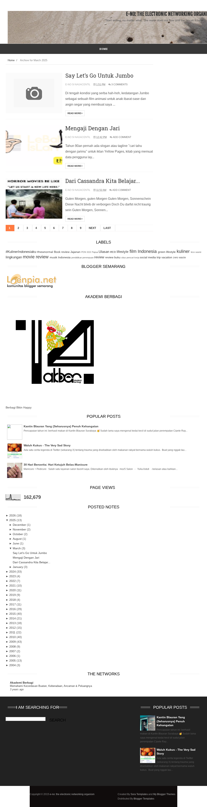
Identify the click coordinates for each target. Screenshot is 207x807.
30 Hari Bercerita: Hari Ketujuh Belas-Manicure (56, 464)
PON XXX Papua (89, 252)
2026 (13, 515)
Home (11, 60)
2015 (13, 613)
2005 (13, 660)
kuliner (183, 251)
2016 (13, 609)
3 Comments (119, 84)
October (18, 534)
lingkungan (14, 257)
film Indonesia (143, 251)
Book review (62, 251)
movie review (36, 256)
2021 (13, 585)
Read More (75, 113)
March (17, 548)
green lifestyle (167, 251)
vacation (167, 257)
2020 (13, 590)
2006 (13, 655)
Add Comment (122, 137)
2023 (13, 576)
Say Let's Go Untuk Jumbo (99, 75)
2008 (13, 646)
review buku (112, 257)
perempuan (88, 257)
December (20, 524)
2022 (13, 581)
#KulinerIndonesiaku (21, 252)
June (16, 543)
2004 (13, 665)
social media (148, 257)
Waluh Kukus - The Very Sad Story (47, 445)
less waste (196, 252)
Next (92, 228)
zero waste (179, 257)
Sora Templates (139, 794)
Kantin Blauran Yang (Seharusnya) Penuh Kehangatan (61, 426)
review (99, 257)
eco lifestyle (119, 252)
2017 (13, 604)
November (20, 529)
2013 (13, 623)
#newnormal (45, 251)
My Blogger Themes (164, 794)
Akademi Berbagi (21, 682)
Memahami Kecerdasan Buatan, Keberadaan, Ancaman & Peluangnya (51, 685)
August (17, 538)
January (18, 567)
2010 (13, 637)
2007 (13, 651)
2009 (13, 641)
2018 (13, 599)
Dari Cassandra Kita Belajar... (102, 180)
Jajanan (75, 251)
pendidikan (76, 257)
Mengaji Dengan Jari (92, 128)
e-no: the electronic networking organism (72, 794)
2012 (13, 627)
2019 (13, 594)
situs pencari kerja (130, 257)
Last (107, 228)
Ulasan (104, 252)
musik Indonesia (60, 257)
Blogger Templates (144, 798)
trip (159, 257)
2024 (13, 571)
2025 (13, 520)
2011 (12, 632)
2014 (13, 618)
